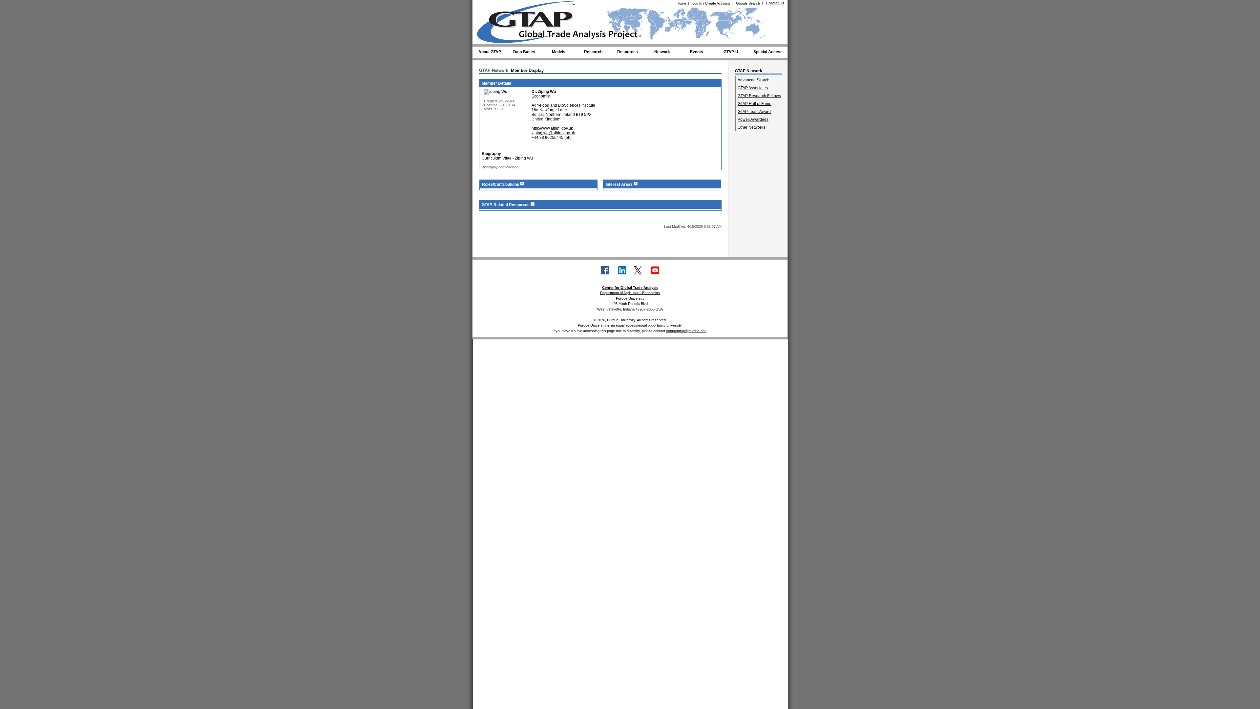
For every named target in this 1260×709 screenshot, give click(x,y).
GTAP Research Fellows (759, 96)
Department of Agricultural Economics (630, 293)
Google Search (748, 3)
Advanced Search (753, 80)
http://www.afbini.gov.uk (552, 128)
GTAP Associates (753, 88)
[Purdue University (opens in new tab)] (487, 5)
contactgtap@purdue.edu (686, 331)
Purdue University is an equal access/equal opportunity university (630, 325)
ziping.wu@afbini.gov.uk (553, 133)
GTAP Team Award (754, 111)
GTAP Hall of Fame (754, 103)
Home (681, 3)
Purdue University (630, 298)
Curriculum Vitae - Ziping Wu (507, 158)
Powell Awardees (753, 119)
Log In (697, 3)
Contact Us (775, 3)
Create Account (717, 3)
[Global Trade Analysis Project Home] (530, 21)
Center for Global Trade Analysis (630, 288)
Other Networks (751, 127)
